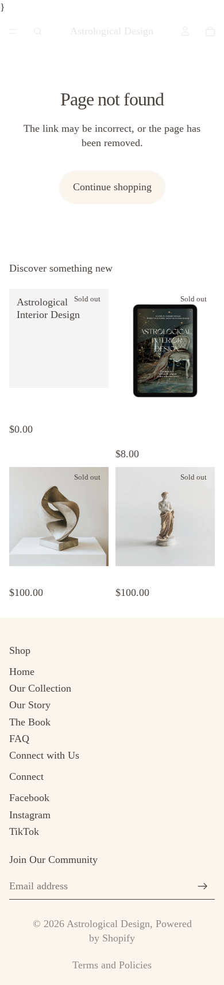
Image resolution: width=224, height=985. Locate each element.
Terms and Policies (112, 965)
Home (21, 671)
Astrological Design (108, 923)
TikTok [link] (24, 831)
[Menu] (13, 31)
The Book (30, 722)
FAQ (19, 738)
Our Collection (40, 688)
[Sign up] (203, 886)
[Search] (38, 31)
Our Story (30, 705)
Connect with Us (44, 755)
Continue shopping (112, 187)
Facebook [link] (29, 797)
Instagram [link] (30, 815)
